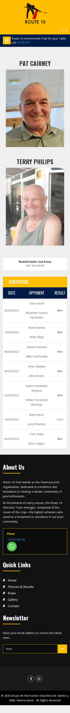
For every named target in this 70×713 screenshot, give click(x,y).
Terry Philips (35, 161)
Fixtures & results (21, 586)
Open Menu (7, 40)
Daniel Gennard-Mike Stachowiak (37, 351)
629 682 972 (23, 42)
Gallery (13, 599)
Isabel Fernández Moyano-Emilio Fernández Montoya (36, 395)
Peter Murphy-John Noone (36, 371)
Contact (13, 606)
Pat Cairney (35, 63)
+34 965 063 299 (16, 539)
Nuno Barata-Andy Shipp (36, 332)
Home (12, 580)
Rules (12, 593)
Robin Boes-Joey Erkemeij (37, 419)
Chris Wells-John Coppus (36, 438)
